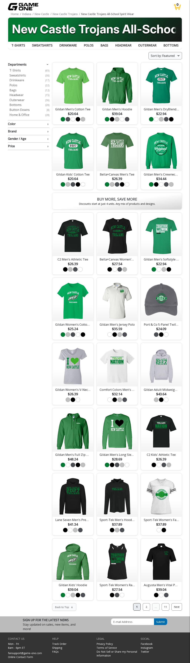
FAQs (55, 651)
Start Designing (73, 99)
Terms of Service (106, 647)
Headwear (123, 45)
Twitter (145, 651)
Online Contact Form (20, 657)
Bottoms (170, 45)
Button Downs (29, 110)
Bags (104, 45)
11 (165, 607)
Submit (160, 622)
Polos (89, 45)
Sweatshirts (42, 45)
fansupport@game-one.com (25, 653)
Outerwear (147, 45)
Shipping (57, 647)
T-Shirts (18, 45)
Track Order (59, 644)
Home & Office (29, 115)
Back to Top (64, 607)
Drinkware (68, 45)
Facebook (147, 644)
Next (177, 607)
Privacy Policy (104, 644)
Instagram (147, 647)
